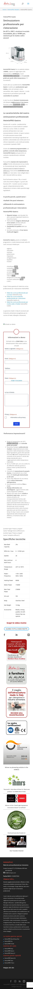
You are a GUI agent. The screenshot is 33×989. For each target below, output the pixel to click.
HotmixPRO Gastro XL (10, 958)
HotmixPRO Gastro (9, 951)
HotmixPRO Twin (9, 960)
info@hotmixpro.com (10, 873)
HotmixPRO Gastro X (10, 953)
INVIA (16, 424)
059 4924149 (8, 870)
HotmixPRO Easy (9, 948)
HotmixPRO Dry (8, 941)
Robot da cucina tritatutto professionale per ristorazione (16, 297)
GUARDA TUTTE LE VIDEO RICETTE (16, 629)
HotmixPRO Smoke (9, 943)
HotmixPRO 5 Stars (9, 963)
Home (4, 9)
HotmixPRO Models (13, 9)
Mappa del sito (8, 968)
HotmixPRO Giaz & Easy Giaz (12, 939)
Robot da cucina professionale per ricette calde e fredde (17, 303)
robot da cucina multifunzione (14, 896)
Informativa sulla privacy (18, 417)
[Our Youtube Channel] (16, 847)
